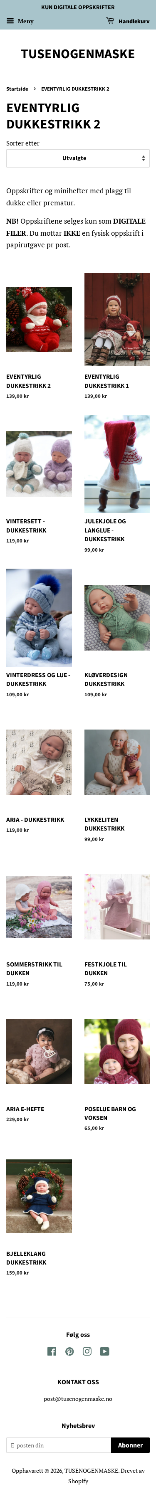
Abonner (130, 1445)
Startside (17, 89)
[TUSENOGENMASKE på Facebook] (52, 1353)
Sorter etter (23, 143)
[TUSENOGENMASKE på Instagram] (87, 1353)
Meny (24, 21)
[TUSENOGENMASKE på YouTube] (104, 1353)
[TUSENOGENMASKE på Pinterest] (69, 1353)
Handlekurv (133, 21)
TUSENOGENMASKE (78, 54)
